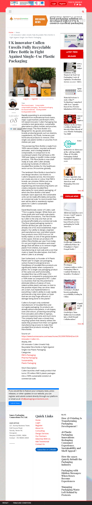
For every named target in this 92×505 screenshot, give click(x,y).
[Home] (19, 18)
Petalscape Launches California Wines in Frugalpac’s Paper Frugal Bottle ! (72, 245)
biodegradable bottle (29, 112)
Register (62, 4)
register (34, 99)
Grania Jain (14, 109)
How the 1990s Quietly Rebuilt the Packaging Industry (71, 460)
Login (54, 4)
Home (11, 32)
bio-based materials (28, 110)
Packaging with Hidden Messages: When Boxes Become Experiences (71, 476)
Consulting (40, 431)
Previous (41, 5)
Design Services (42, 433)
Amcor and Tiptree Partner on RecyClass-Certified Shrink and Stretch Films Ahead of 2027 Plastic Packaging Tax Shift (73, 125)
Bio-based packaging (46, 107)
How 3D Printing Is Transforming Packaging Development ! (71, 422)
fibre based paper (28, 105)
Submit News (15, 403)
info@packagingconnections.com (34, 399)
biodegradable (41, 110)
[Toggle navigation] (10, 11)
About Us (39, 428)
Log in (26, 99)
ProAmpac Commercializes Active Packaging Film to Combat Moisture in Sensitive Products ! (73, 269)
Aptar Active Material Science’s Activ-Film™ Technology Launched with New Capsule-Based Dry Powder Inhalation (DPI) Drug (73, 98)
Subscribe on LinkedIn (46, 449)
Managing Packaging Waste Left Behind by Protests (70, 490)
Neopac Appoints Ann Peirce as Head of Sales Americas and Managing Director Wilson (73, 181)
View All (80, 190)
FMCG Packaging (29, 355)
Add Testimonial (42, 441)
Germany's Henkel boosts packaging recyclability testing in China (73, 293)
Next (43, 5)
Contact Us (40, 444)
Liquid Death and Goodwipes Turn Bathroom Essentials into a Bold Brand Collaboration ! (73, 311)
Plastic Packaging (29, 363)
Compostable (39, 105)
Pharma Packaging (29, 358)
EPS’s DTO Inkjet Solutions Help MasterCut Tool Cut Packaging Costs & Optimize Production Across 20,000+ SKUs (73, 73)
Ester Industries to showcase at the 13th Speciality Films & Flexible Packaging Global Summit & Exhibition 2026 (73, 151)
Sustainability (27, 360)
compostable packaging (29, 107)
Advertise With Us (42, 439)
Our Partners (41, 436)
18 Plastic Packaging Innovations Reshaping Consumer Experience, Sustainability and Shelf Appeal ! (71, 441)
